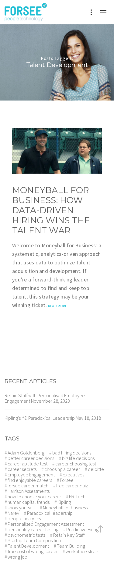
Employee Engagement (31, 474)
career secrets (22, 469)
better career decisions (31, 458)
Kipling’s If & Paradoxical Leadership (40, 418)
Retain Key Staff (69, 535)
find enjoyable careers (30, 480)
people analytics (24, 518)
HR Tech (77, 496)
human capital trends (29, 502)
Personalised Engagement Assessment (46, 524)
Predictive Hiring (82, 529)
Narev (13, 513)
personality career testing (33, 529)
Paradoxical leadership (50, 513)
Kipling (64, 502)
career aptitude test (27, 463)
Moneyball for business (65, 507)
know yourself (21, 507)
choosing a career (62, 469)
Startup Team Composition (34, 540)
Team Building (71, 546)
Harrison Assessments (29, 491)
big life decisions (78, 458)
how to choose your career (34, 496)
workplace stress (82, 551)
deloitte (96, 469)
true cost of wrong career (33, 551)
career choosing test (75, 463)
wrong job (17, 557)
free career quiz (72, 485)
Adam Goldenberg (26, 452)
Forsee (67, 480)
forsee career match (28, 485)
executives (73, 474)
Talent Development (28, 546)
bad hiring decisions (71, 452)
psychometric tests (26, 535)
